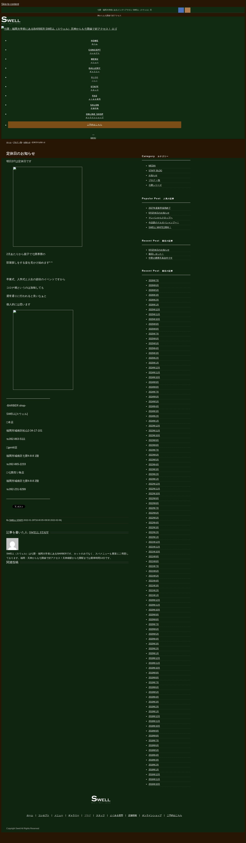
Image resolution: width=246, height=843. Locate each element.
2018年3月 (154, 760)
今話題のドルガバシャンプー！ (164, 222)
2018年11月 (154, 721)
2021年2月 (154, 590)
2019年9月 (154, 672)
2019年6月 (154, 687)
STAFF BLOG (155, 170)
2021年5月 (154, 576)
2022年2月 (154, 532)
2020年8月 (154, 619)
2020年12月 (154, 600)
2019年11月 (154, 663)
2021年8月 (154, 561)
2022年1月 (154, 537)
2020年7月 (154, 624)
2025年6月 (154, 338)
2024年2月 (154, 416)
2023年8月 (154, 445)
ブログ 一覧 (154, 180)
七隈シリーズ (155, 185)
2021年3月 (154, 585)
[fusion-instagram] (187, 10)
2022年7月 (154, 508)
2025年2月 (154, 358)
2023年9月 (154, 440)
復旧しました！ (156, 254)
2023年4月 (154, 464)
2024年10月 (154, 377)
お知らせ (153, 175)
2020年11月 (154, 605)
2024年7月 (154, 392)
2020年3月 (154, 643)
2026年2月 (154, 300)
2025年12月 (154, 309)
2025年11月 (154, 314)
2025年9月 (154, 324)
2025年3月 (154, 353)
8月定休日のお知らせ (159, 213)
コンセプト (43, 815)
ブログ (87, 815)
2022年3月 (154, 527)
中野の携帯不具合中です (161, 258)
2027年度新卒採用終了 (160, 208)
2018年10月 (154, 726)
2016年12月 (154, 774)
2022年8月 (154, 503)
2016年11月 (154, 779)
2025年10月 (154, 319)
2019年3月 (154, 702)
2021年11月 (154, 547)
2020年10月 (154, 610)
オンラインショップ (152, 815)
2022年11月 (154, 488)
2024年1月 (154, 421)
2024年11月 (154, 372)
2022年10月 (154, 493)
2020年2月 (154, 648)
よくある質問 (116, 815)
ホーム (30, 815)
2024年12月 (154, 367)
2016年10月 (154, 784)
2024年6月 (154, 396)
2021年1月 (154, 595)
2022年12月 (154, 484)
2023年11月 (154, 430)
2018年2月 (154, 765)
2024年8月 (154, 387)
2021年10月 (154, 551)
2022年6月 (154, 513)
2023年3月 (154, 469)
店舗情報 (132, 815)
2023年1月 (154, 479)
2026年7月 (154, 280)
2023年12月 (154, 426)
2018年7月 (154, 740)
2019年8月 (154, 677)
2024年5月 (154, 401)
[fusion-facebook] (181, 10)
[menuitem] (96, 39)
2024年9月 (154, 382)
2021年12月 (154, 542)
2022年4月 (154, 522)
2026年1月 (154, 304)
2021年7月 (154, 566)
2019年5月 (154, 692)
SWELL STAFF (16, 520)
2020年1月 (154, 653)
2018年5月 (154, 750)
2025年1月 (154, 363)
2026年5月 (154, 290)
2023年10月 (154, 435)
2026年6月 (154, 285)
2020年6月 (154, 629)
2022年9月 (154, 498)
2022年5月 (154, 518)
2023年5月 (154, 459)
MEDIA (152, 165)
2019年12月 (154, 658)
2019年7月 (154, 682)
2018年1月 (154, 769)
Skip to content (10, 4)
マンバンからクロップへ (161, 217)
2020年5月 (154, 634)
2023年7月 (154, 450)
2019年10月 (154, 668)
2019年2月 (154, 706)
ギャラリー (73, 815)
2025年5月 (154, 343)
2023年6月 (154, 455)
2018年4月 (154, 755)
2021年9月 (154, 556)
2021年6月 (154, 571)
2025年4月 (154, 348)
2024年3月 (154, 411)
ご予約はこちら (174, 815)
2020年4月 (154, 639)
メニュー (58, 815)
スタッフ (100, 815)
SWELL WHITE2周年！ (160, 227)
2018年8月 (154, 735)
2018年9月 (154, 731)
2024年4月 (154, 406)
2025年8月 (154, 329)
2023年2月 (154, 474)
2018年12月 (154, 716)
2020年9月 (154, 614)
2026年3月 (154, 295)
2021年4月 (154, 580)
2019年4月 (154, 697)
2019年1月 (154, 711)
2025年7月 (154, 333)
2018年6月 (154, 745)
